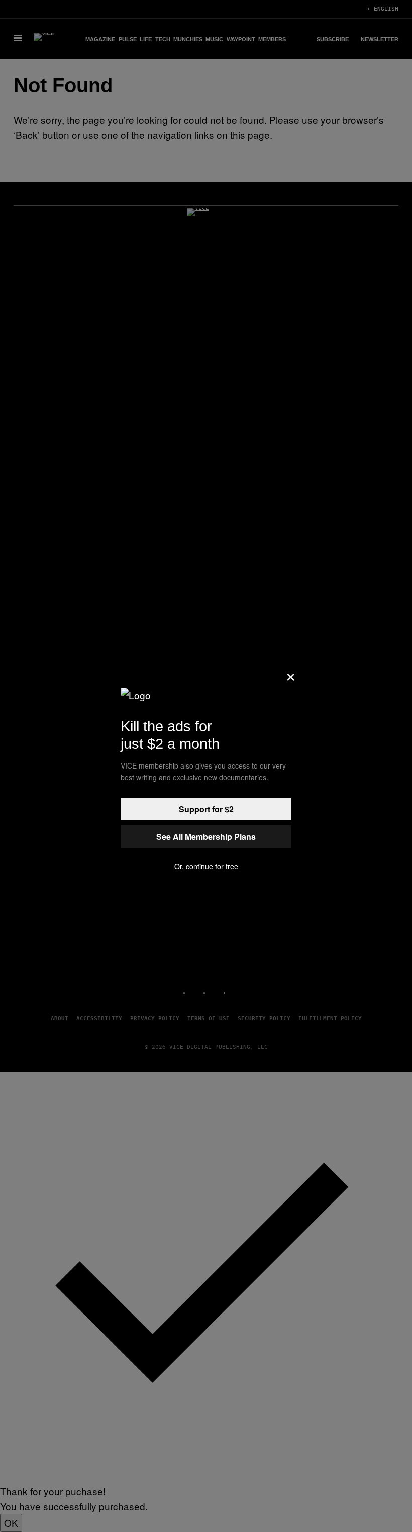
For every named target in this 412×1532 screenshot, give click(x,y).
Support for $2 (206, 809)
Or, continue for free (206, 866)
